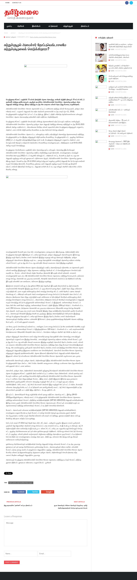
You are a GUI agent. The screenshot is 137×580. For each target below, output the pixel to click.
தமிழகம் (13, 37)
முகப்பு (9, 26)
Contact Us (16, 3)
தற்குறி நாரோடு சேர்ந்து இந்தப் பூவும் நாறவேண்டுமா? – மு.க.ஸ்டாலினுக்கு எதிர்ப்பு (121, 99)
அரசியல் (20, 26)
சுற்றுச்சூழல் (68, 26)
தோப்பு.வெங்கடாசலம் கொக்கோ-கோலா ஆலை (43, 37)
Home (7, 3)
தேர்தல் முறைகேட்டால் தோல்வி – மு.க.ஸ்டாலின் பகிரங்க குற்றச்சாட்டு (120, 66)
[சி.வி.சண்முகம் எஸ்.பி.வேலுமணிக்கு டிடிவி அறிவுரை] (101, 79)
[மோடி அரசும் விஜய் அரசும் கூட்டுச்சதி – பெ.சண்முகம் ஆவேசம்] (101, 134)
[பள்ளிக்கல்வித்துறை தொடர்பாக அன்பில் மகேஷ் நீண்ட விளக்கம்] (101, 58)
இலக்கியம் (36, 26)
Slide (112, 49)
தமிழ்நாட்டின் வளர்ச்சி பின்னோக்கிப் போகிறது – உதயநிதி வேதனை (120, 88)
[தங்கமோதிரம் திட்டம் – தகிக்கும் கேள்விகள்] (101, 112)
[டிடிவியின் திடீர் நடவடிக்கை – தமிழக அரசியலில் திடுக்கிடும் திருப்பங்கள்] (101, 47)
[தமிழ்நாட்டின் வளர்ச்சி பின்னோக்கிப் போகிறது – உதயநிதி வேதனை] (101, 90)
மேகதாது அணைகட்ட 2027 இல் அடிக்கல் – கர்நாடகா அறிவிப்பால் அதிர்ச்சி (119, 143)
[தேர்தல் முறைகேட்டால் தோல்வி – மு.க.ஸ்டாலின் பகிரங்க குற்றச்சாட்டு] (101, 68)
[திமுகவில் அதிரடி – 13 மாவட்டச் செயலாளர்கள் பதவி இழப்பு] (101, 123)
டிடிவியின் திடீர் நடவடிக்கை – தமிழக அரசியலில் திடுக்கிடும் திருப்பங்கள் (120, 45)
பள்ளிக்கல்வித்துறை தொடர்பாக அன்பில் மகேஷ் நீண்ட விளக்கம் (119, 56)
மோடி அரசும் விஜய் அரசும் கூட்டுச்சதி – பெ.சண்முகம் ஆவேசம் (121, 132)
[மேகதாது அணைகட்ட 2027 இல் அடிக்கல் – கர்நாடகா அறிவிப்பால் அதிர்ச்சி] (101, 144)
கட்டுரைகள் (53, 26)
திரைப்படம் (85, 26)
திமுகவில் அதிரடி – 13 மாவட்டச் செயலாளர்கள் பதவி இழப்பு (119, 121)
